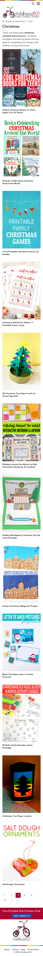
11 (5, 900)
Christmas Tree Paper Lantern (17, 816)
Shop (23, 950)
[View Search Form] (33, 3)
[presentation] (21, 78)
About (6, 950)
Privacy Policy (33, 950)
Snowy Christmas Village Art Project (20, 606)
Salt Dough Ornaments (13, 884)
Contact (15, 950)
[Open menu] (38, 3)
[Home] (3, 21)
